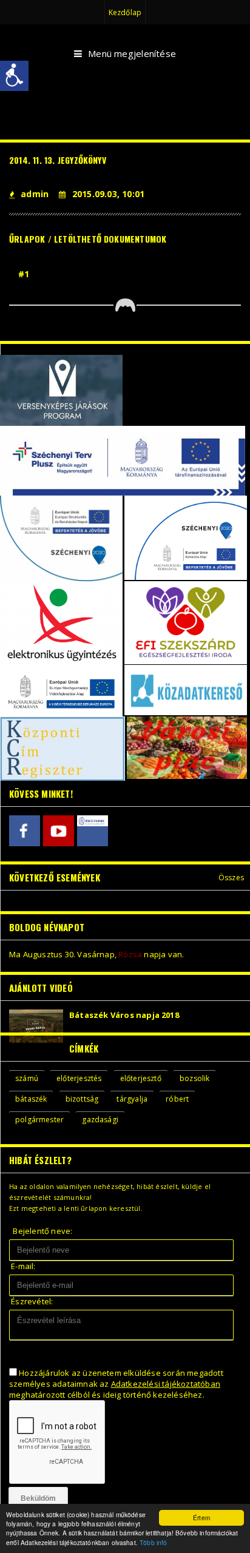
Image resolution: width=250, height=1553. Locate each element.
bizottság (82, 1099)
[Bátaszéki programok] (92, 830)
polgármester (39, 1119)
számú (26, 1078)
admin (35, 194)
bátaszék (31, 1099)
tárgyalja (132, 1099)
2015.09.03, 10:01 (108, 194)
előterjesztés (78, 1078)
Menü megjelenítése (132, 53)
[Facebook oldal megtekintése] (24, 830)
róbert (177, 1099)
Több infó (153, 1542)
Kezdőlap (125, 12)
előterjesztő (140, 1078)
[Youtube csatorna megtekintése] (58, 830)
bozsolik (194, 1078)
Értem (201, 1517)
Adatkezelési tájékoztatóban (165, 1383)
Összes (231, 877)
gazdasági (100, 1119)
